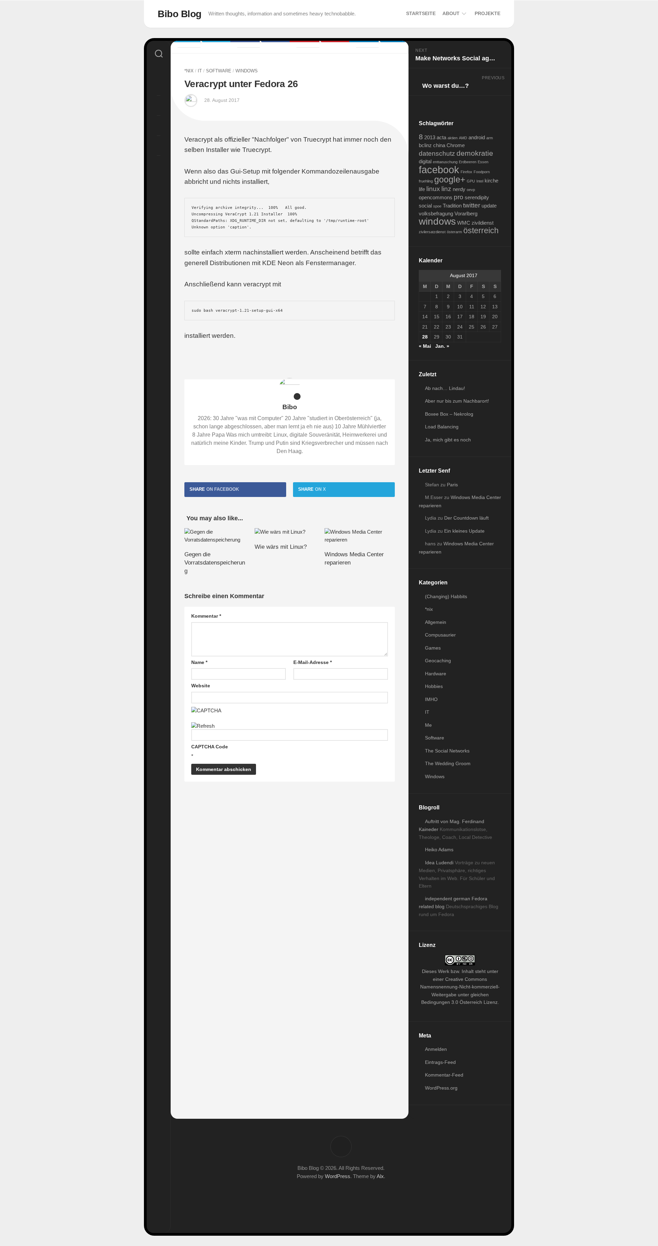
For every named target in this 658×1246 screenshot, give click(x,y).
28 (425, 337)
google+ (449, 179)
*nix (189, 70)
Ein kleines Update (464, 531)
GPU (471, 181)
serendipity (477, 197)
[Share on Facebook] (260, 47)
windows (437, 221)
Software (218, 70)
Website (200, 685)
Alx (380, 1176)
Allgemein (435, 622)
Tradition (452, 206)
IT (200, 70)
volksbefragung (436, 213)
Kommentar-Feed (444, 1075)
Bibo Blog (180, 14)
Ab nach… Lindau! (445, 388)
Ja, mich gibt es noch (448, 439)
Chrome (456, 145)
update (489, 206)
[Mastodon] (159, 84)
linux (433, 188)
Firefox (466, 172)
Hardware (435, 673)
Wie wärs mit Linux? (281, 547)
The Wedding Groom (448, 763)
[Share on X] (200, 47)
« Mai (425, 346)
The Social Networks (447, 750)
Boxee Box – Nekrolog (449, 414)
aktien (453, 138)
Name (199, 662)
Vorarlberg (465, 213)
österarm (454, 232)
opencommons (435, 197)
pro (458, 197)
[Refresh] (203, 726)
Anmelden (436, 1049)
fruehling (426, 181)
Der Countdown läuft (466, 518)
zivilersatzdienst (432, 232)
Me (428, 725)
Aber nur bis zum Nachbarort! (457, 401)
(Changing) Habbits (446, 596)
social (425, 206)
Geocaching (438, 660)
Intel (479, 181)
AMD (463, 138)
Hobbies (434, 686)
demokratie (474, 153)
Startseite (421, 13)
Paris (452, 484)
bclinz (425, 145)
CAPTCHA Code (209, 746)
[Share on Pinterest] (319, 47)
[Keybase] (159, 164)
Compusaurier (440, 635)
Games (433, 648)
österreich (481, 230)
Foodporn (482, 172)
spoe (437, 206)
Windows (246, 70)
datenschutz (437, 153)
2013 (429, 137)
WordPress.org (441, 1088)
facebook (439, 169)
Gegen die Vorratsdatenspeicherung (214, 562)
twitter (471, 205)
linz (446, 188)
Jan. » (442, 346)
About (451, 13)
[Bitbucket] (159, 144)
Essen (483, 162)
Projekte (487, 13)
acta (441, 137)
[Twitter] (159, 104)
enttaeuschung (445, 162)
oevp (471, 190)
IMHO (431, 699)
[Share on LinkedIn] (379, 47)
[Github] (159, 124)
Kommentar (206, 616)
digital (425, 161)
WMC (463, 223)
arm (489, 138)
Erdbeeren (467, 162)
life (422, 189)
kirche (491, 180)
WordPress (337, 1176)
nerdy (459, 189)
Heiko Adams (439, 849)
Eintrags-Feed (440, 1062)
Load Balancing (442, 426)
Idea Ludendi (439, 862)
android (476, 137)
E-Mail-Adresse (312, 662)
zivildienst (483, 223)
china (439, 145)
